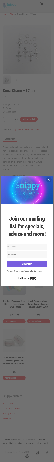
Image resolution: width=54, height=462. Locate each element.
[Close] (49, 179)
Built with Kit (27, 278)
